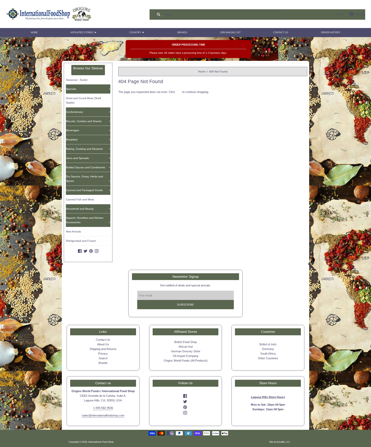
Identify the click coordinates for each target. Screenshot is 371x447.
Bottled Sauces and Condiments (88, 167)
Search (103, 358)
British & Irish (268, 344)
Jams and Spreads (88, 158)
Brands (103, 362)
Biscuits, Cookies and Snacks (88, 121)
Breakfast (88, 139)
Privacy (103, 353)
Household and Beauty (88, 208)
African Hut (186, 346)
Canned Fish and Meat (80, 199)
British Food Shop (185, 342)
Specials (88, 88)
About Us (103, 344)
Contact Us (103, 339)
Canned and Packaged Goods (88, 190)
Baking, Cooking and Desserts (88, 148)
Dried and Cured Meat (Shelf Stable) (83, 100)
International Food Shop (101, 442)
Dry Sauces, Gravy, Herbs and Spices (88, 178)
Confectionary (88, 111)
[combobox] (224, 14)
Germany (268, 349)
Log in (340, 14)
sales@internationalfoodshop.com (103, 415)
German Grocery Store (185, 351)
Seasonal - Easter (77, 79)
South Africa (268, 353)
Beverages (88, 130)
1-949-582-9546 (103, 408)
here (178, 92)
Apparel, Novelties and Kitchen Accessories (88, 220)
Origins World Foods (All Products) (186, 360)
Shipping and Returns (103, 349)
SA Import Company (185, 356)
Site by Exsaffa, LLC (279, 442)
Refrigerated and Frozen (81, 240)
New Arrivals (73, 231)
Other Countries (268, 358)
